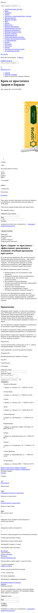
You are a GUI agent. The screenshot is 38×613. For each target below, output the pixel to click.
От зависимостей (10, 40)
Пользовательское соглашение (11, 582)
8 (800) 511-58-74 (6, 61)
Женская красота (10, 18)
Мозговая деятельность (12, 30)
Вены (6, 11)
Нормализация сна (11, 35)
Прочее (7, 47)
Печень (7, 42)
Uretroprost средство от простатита (12, 493)
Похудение (8, 46)
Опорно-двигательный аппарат (15, 39)
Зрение (7, 23)
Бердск (21, 57)
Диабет (7, 14)
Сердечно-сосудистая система (14, 49)
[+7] (3, 219)
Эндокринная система (12, 51)
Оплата (3, 554)
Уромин (3, 473)
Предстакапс (5, 483)
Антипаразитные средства (13, 9)
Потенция (8, 44)
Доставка (9, 554)
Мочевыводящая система (13, 32)
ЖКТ (6, 21)
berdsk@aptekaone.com (8, 558)
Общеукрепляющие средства (14, 37)
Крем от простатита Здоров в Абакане (13, 467)
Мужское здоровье (11, 33)
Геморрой (8, 13)
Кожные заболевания (12, 26)
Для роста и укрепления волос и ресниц (18, 16)
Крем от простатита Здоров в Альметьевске (15, 469)
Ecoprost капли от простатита (10, 503)
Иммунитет (8, 25)
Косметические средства (13, 28)
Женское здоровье (11, 19)
